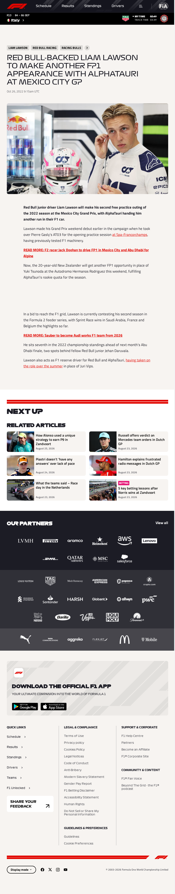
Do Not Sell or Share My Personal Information (81, 813)
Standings (92, 5)
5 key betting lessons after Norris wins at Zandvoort (138, 490)
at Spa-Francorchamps (129, 234)
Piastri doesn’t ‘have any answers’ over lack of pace (55, 461)
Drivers (118, 5)
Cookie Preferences (78, 843)
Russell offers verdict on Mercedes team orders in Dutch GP (141, 439)
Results (68, 5)
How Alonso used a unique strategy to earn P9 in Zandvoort (55, 439)
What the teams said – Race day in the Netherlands (57, 485)
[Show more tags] (87, 47)
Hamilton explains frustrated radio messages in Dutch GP (139, 461)
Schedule (43, 5)
